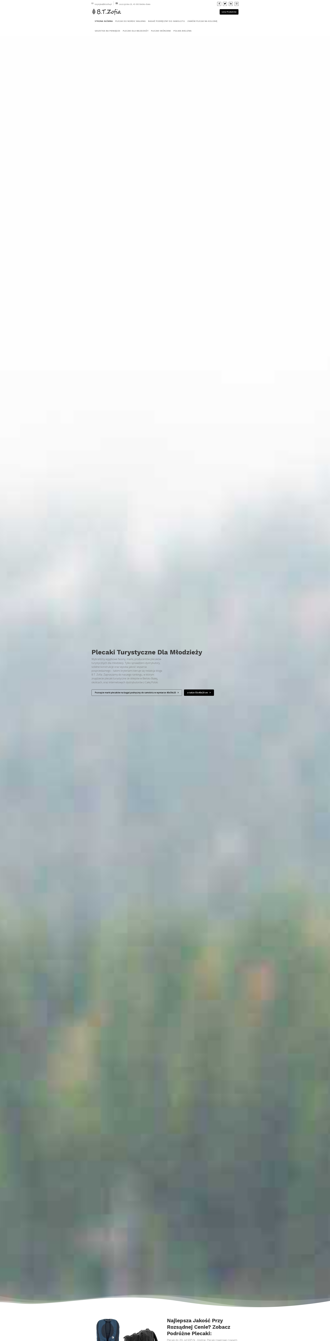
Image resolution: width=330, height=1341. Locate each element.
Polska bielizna (183, 30)
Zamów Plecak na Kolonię (202, 21)
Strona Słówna (104, 21)
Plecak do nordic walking (130, 21)
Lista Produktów (229, 12)
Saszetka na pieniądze (107, 30)
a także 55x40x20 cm (197, 692)
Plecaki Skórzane (161, 30)
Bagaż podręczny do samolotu (166, 21)
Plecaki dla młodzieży (135, 30)
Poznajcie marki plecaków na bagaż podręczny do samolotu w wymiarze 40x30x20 (135, 692)
